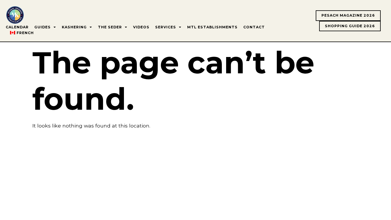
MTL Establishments (212, 27)
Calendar (17, 27)
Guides (42, 27)
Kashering (74, 27)
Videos (141, 27)
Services (165, 27)
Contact (254, 27)
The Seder (110, 27)
